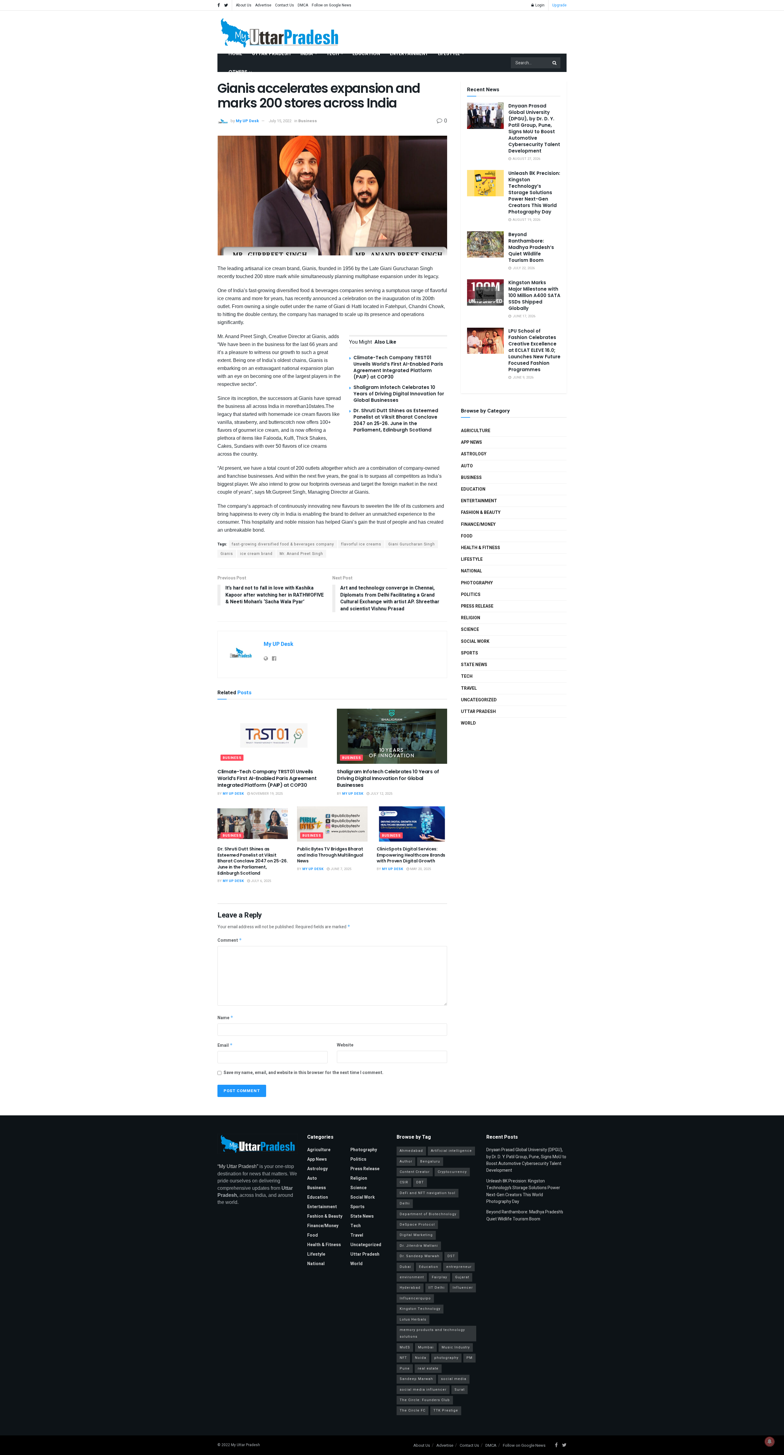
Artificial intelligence (451, 1150)
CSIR (404, 1182)
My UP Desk (247, 121)
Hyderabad (410, 1287)
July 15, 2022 (280, 121)
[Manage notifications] (770, 1441)
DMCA (303, 5)
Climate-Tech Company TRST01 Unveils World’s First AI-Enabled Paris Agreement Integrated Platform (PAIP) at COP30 (398, 367)
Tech (332, 53)
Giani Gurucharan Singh (411, 544)
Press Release (477, 606)
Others (237, 72)
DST (451, 1256)
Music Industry (456, 1347)
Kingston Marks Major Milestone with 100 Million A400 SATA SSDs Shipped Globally (534, 295)
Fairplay (439, 1277)
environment (412, 1277)
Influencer (463, 1287)
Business (307, 121)
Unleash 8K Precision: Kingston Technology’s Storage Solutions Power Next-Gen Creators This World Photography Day (534, 192)
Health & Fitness (480, 548)
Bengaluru (430, 1161)
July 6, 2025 (260, 881)
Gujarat (462, 1277)
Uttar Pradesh (271, 53)
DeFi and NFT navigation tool (427, 1193)
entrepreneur (459, 1266)
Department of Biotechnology (428, 1214)
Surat (459, 1389)
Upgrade (559, 5)
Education (366, 53)
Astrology (473, 454)
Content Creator (415, 1171)
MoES (405, 1347)
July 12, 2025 (380, 793)
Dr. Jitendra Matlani (419, 1245)
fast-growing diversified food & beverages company (283, 544)
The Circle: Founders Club (425, 1400)
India (306, 53)
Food (467, 536)
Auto (467, 466)
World (468, 723)
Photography (477, 583)
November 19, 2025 (266, 793)
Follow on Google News (331, 5)
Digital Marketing (416, 1235)
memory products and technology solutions (432, 1333)
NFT (403, 1357)
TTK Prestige (445, 1410)
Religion (470, 618)
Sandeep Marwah (416, 1378)
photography (446, 1357)
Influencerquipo (415, 1298)
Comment (229, 940)
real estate (428, 1368)
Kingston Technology (420, 1308)
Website (345, 1045)
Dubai (405, 1266)
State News (474, 665)
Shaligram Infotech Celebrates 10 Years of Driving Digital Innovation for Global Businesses (398, 393)
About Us (243, 5)
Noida (420, 1357)
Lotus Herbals (413, 1319)
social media (453, 1378)
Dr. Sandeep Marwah (419, 1256)
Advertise (263, 5)
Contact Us (284, 5)
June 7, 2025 (340, 869)
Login (539, 5)
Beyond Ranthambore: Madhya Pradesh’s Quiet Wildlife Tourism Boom (531, 247)
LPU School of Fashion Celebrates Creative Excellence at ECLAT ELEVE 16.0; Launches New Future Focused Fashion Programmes (534, 350)
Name (225, 1018)
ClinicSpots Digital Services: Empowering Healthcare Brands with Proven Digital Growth (411, 855)
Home (235, 53)
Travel (469, 688)
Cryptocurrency (452, 1171)
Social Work (475, 641)
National (471, 571)
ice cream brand (256, 553)
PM (469, 1357)
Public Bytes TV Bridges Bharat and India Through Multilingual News (330, 855)
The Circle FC (412, 1410)
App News (471, 442)
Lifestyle (449, 53)
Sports (469, 653)
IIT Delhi (436, 1287)
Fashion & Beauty (480, 512)
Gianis (227, 553)
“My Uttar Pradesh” (237, 1166)
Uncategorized (479, 700)
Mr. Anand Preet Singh (301, 553)
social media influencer (423, 1389)
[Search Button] (554, 62)
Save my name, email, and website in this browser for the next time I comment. (303, 1072)
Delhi (405, 1203)
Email (225, 1045)
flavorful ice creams (361, 544)
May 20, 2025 (420, 869)
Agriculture (475, 431)
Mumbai (426, 1347)
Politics (471, 594)
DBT (420, 1182)
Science (470, 629)
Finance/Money (478, 524)
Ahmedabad (411, 1150)
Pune (405, 1368)
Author (406, 1161)
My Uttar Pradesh (245, 1445)
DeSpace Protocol (417, 1224)
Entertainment (409, 53)
